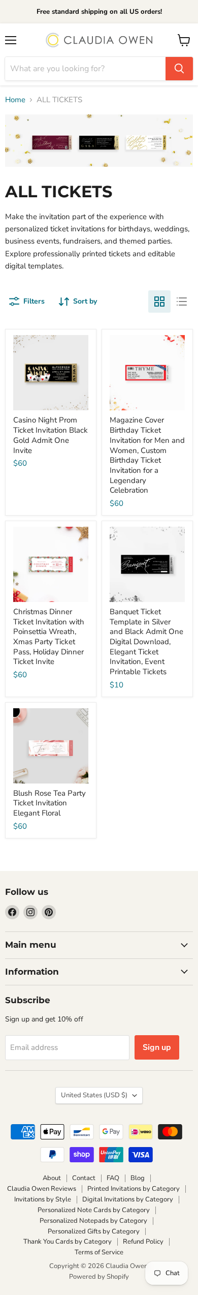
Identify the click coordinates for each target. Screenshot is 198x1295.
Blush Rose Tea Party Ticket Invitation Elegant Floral (49, 803)
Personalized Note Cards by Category (94, 1210)
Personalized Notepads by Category (93, 1220)
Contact (83, 1178)
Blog (137, 1178)
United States (94, 1095)
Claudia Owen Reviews (41, 1188)
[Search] (179, 68)
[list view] (182, 301)
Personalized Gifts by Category (94, 1231)
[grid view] (159, 301)
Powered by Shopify (99, 1276)
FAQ (113, 1178)
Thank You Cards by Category (67, 1241)
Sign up (157, 1047)
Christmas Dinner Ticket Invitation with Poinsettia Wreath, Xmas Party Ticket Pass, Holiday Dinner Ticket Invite (48, 637)
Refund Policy (143, 1241)
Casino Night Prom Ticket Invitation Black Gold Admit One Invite (50, 435)
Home (15, 100)
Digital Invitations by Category (127, 1199)
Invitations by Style (42, 1199)
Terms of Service (99, 1252)
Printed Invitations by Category (133, 1188)
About (52, 1178)
